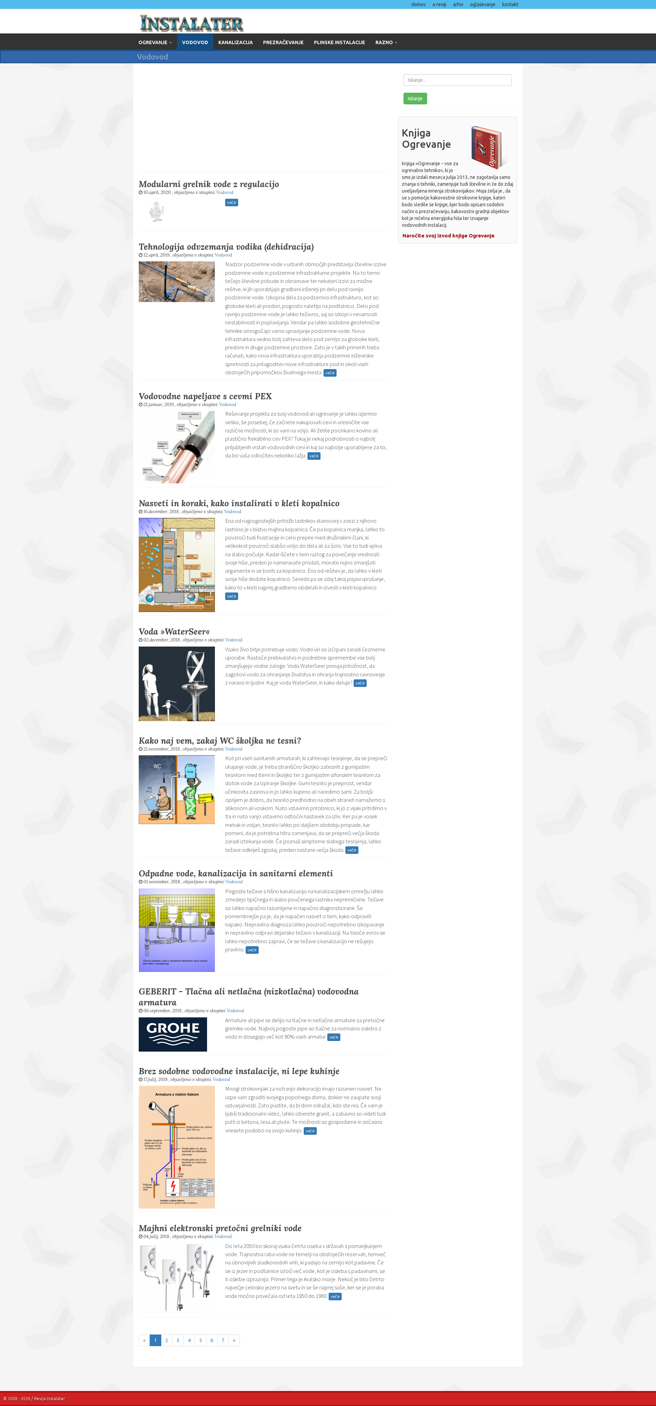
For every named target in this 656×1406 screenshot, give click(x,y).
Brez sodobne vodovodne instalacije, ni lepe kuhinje (239, 1071)
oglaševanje (482, 4)
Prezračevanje (283, 42)
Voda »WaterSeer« (174, 631)
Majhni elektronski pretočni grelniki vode (220, 1228)
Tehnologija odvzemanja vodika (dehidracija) (226, 246)
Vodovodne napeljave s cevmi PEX (205, 396)
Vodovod (195, 42)
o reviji (439, 4)
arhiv (458, 4)
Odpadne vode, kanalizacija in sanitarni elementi (236, 873)
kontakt (510, 4)
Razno (384, 42)
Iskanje (415, 98)
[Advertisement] (263, 117)
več (230, 202)
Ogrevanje (153, 42)
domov (418, 4)
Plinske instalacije (339, 42)
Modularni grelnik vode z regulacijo (209, 184)
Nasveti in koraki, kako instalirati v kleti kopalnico (239, 503)
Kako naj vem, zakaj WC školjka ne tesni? (220, 740)
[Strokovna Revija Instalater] (228, 21)
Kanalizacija (235, 42)
